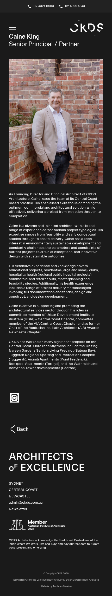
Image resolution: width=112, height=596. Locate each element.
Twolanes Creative (62, 586)
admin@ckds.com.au (26, 503)
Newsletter (18, 509)
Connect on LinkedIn (14, 397)
